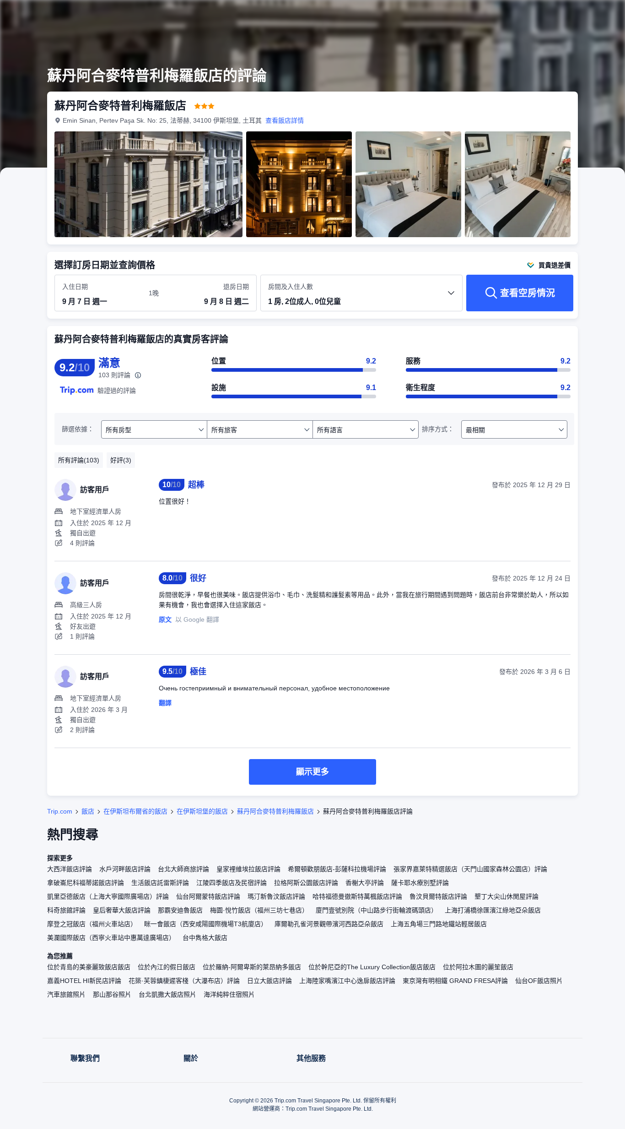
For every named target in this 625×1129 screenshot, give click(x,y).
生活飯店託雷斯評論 (160, 882)
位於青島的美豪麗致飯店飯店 (88, 967)
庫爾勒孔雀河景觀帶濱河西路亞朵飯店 (329, 924)
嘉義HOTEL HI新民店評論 (84, 980)
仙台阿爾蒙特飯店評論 (208, 896)
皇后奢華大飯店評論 (122, 910)
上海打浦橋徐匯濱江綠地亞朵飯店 (493, 910)
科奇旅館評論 (66, 910)
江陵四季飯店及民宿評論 (231, 882)
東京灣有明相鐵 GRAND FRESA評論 (455, 980)
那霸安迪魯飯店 (180, 910)
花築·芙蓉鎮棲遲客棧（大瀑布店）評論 (184, 980)
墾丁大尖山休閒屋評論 (506, 896)
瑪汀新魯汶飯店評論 (276, 896)
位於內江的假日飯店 (166, 967)
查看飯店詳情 (284, 120)
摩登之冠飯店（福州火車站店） (92, 924)
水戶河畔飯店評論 (125, 869)
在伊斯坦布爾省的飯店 (135, 811)
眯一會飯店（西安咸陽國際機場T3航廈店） (205, 924)
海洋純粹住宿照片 (229, 994)
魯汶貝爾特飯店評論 (438, 896)
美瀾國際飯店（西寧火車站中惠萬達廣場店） (111, 937)
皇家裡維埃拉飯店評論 (248, 869)
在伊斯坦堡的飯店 (202, 811)
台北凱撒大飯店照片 (167, 994)
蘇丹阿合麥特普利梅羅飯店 (275, 811)
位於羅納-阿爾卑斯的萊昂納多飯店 (252, 967)
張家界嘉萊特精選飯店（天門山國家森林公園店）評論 (470, 869)
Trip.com (59, 811)
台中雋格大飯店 (205, 937)
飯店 (87, 811)
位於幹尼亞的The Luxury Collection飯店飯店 (372, 967)
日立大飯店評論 (269, 980)
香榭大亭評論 (364, 882)
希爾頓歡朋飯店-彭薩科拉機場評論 (337, 869)
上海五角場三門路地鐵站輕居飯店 (439, 924)
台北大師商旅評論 (183, 869)
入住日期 (75, 286)
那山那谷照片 (112, 994)
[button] (563, 15)
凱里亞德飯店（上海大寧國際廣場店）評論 (108, 896)
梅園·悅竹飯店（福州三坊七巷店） (259, 910)
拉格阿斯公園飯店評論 (306, 882)
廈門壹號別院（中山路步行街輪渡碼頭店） (376, 910)
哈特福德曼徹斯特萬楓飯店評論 (357, 896)
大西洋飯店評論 (69, 869)
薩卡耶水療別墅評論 (420, 882)
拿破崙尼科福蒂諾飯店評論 (85, 882)
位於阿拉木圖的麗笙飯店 (478, 967)
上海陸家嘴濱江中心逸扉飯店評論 (347, 980)
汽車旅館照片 (66, 994)
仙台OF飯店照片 (539, 980)
